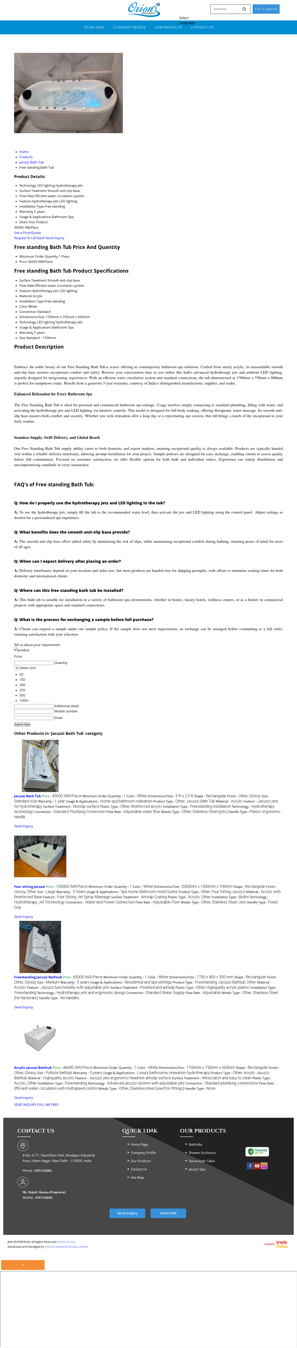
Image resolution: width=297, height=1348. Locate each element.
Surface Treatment (33, 280)
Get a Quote (266, 9)
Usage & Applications (35, 327)
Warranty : (51, 801)
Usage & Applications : (109, 801)
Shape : (210, 796)
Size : (46, 892)
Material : (229, 801)
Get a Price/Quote (27, 232)
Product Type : (184, 801)
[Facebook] (250, 1168)
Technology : (81, 992)
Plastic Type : (131, 806)
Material (25, 296)
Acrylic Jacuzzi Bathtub (33, 1067)
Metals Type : (194, 811)
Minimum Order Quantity (38, 256)
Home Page (94, 27)
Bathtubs (195, 1144)
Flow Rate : (133, 811)
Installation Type (31, 301)
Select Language (187, 20)
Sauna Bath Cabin (202, 1161)
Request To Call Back (29, 238)
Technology (27, 322)
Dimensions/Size (31, 317)
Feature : (76, 897)
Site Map (137, 1177)
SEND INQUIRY (25, 1104)
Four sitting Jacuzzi (29, 886)
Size (22, 338)
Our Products (168, 27)
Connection (27, 311)
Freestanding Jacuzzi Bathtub (38, 977)
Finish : (244, 796)
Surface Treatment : (71, 806)
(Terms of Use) (66, 1242)
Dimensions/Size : (170, 796)
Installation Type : (197, 806)
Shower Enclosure (202, 1152)
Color (23, 306)
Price (23, 261)
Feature (25, 291)
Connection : (69, 811)
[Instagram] (264, 1168)
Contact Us (201, 27)
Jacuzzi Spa (197, 1169)
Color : (137, 796)
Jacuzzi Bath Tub (27, 796)
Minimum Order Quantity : (104, 796)
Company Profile (129, 27)
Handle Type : (59, 998)
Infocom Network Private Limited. (66, 1247)
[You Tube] (257, 1168)
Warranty (26, 332)
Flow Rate (26, 285)
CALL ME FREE (47, 1104)
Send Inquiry (54, 238)
